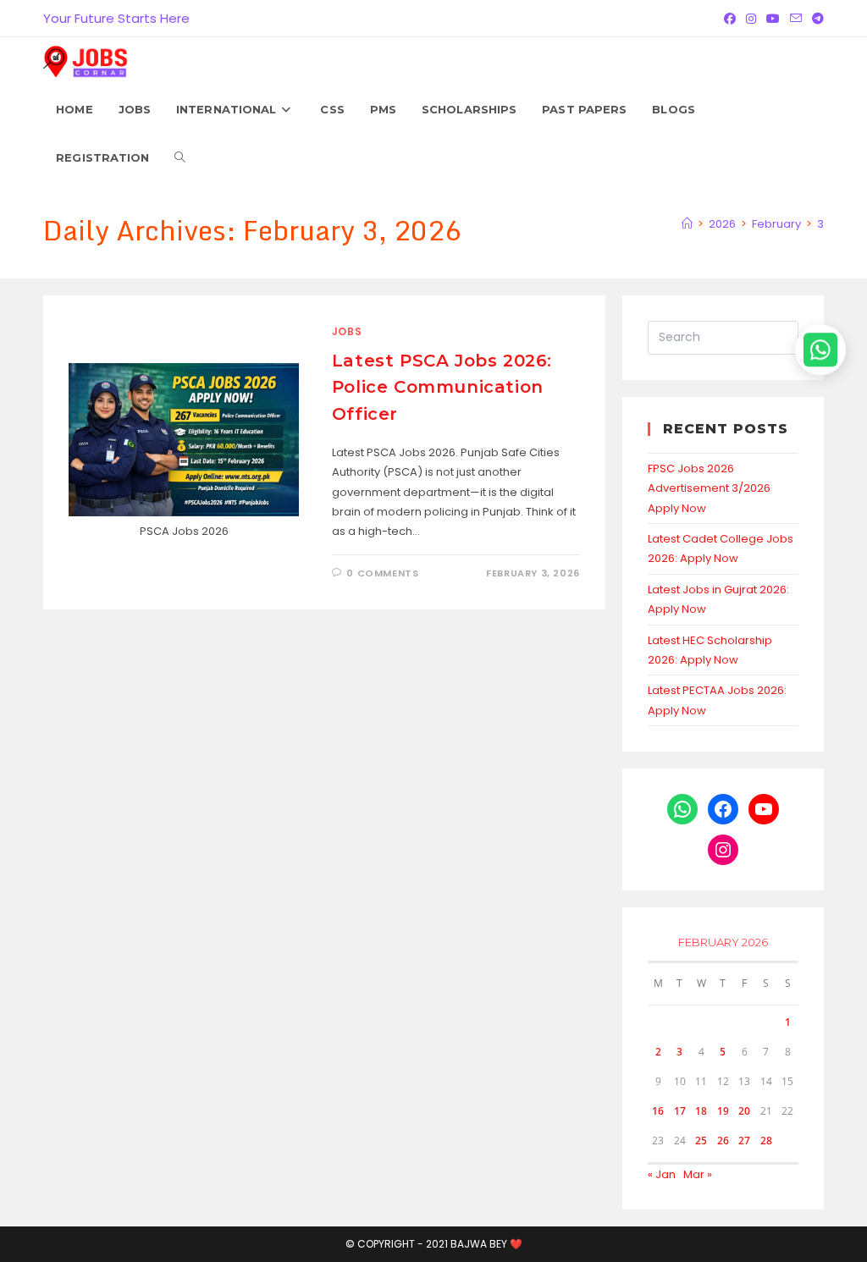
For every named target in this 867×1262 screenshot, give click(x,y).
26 (723, 1140)
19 (723, 1111)
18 (701, 1111)
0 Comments (382, 573)
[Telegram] (815, 18)
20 (744, 1111)
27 (744, 1140)
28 (766, 1140)
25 (701, 1140)
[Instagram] (751, 18)
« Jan (662, 1174)
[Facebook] (730, 18)
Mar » (697, 1174)
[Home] (687, 224)
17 (680, 1111)
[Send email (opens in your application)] (796, 18)
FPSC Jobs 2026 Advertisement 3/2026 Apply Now (709, 488)
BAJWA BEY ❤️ (486, 1244)
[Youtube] (773, 18)
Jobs (347, 331)
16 (658, 1111)
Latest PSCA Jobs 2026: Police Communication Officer (442, 386)
